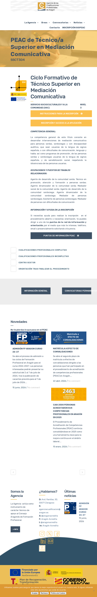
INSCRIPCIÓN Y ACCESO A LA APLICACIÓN (61, 123)
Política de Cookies (58, 593)
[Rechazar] (94, 590)
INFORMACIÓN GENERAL (35, 291)
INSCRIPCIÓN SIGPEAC (73, 27)
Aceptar (35, 593)
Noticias (78, 22)
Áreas (44, 22)
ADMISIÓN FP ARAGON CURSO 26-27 (84, 509)
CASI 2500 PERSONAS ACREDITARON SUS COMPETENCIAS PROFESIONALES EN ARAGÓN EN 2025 (67, 411)
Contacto (55, 27)
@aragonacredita (49, 516)
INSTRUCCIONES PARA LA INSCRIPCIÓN (59, 113)
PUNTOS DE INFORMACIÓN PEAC (59, 235)
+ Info (15, 529)
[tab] (48, 250)
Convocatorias (60, 22)
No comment (34, 387)
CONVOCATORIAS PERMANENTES (78, 291)
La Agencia (30, 22)
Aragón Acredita (49, 519)
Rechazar (44, 593)
